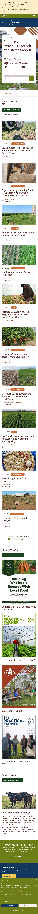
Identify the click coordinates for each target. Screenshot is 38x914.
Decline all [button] (27, 905)
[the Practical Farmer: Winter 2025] (19, 737)
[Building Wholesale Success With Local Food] (19, 582)
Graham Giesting (9, 199)
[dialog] (19, 896)
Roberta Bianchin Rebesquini (13, 403)
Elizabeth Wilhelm (9, 321)
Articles (15, 228)
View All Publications (11, 555)
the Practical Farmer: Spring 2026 (19, 660)
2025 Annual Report (12, 710)
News (13, 307)
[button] (19, 910)
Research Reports (18, 143)
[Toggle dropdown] (35, 93)
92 (22, 539)
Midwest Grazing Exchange (16, 812)
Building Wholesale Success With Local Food (19, 608)
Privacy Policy (18, 891)
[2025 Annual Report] (19, 686)
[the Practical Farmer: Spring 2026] (19, 635)
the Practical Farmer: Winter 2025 (16, 763)
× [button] (36, 880)
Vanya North (8, 239)
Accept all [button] (9, 905)
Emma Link (7, 157)
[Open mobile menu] (35, 22)
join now (17, 857)
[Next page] (27, 539)
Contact (32, 16)
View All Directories (11, 780)
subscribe (7, 877)
